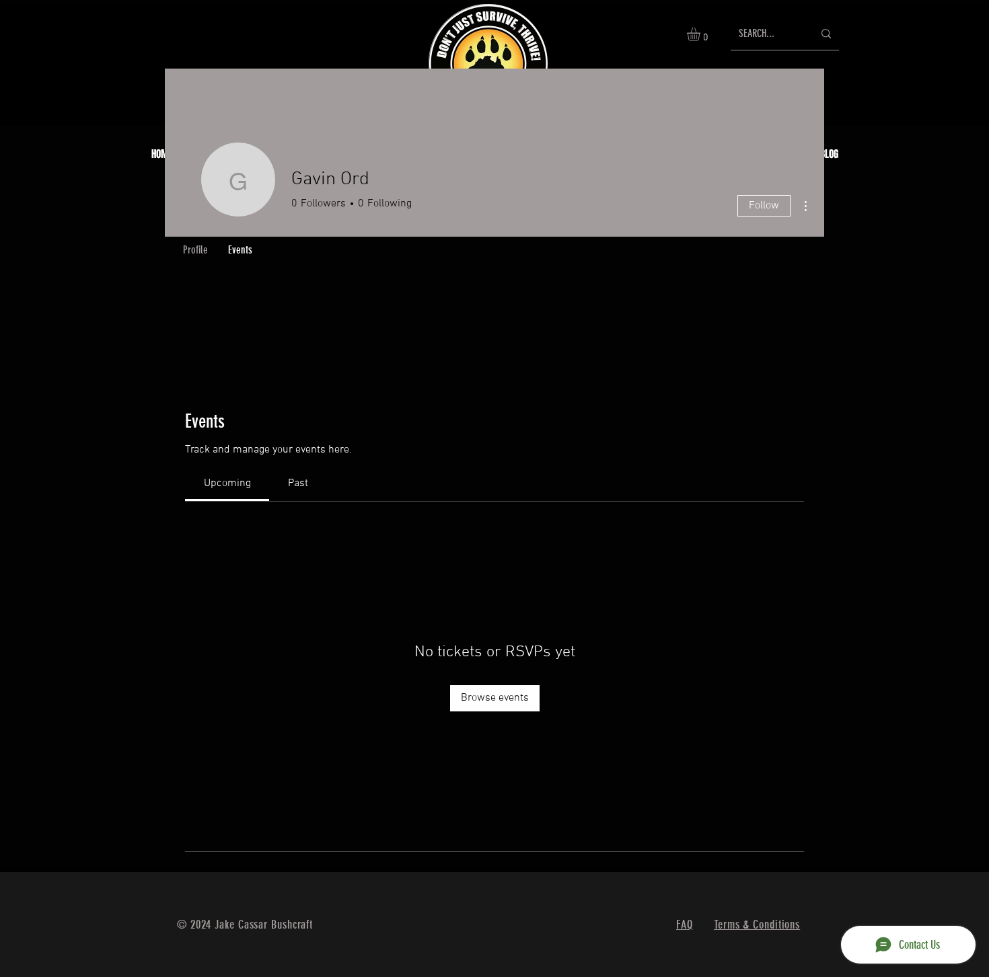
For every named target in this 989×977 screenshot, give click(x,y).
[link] (227, 483)
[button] (701, 34)
